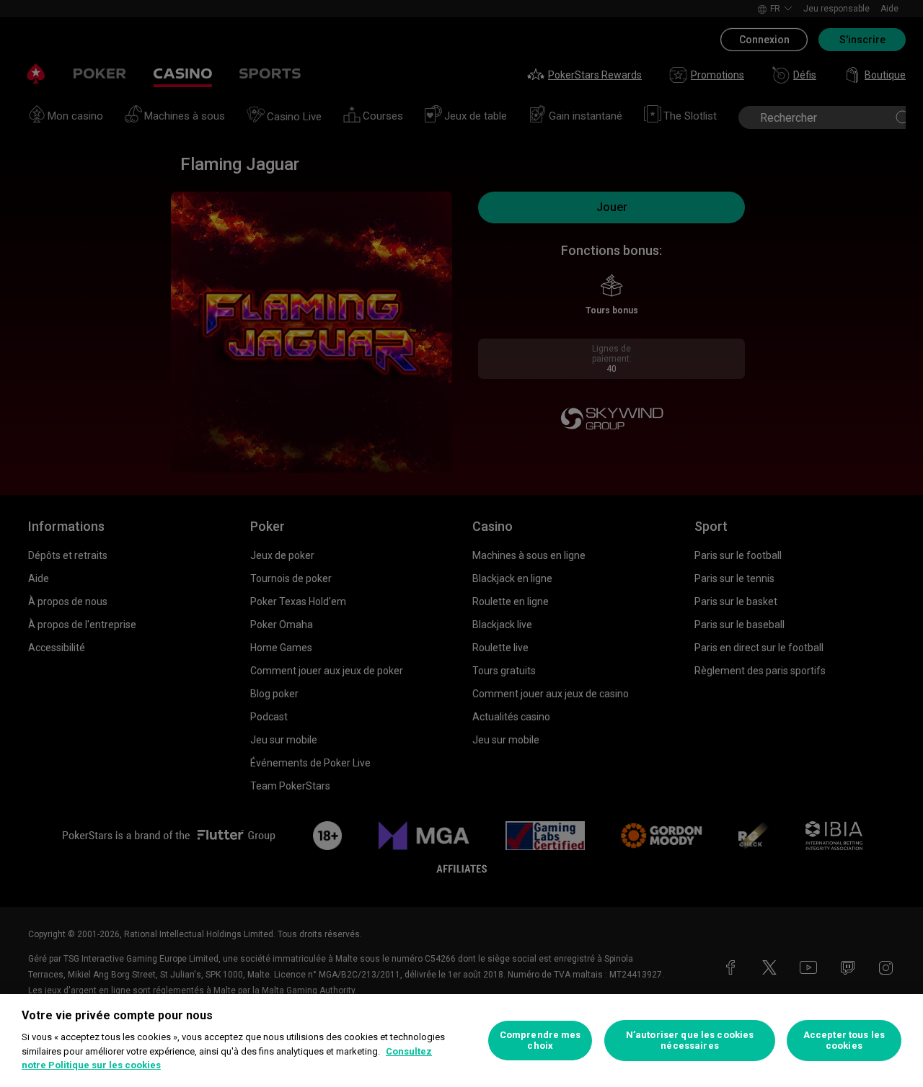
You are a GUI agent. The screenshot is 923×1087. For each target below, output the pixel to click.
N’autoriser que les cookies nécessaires (690, 1040)
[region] (461, 1040)
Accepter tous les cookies (844, 1040)
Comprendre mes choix (540, 1040)
